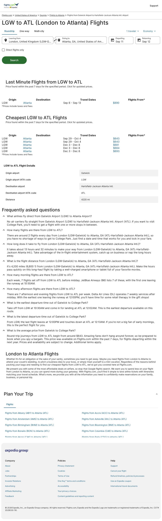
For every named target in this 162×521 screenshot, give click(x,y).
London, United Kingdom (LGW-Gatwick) (31, 41)
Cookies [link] (61, 471)
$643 (116, 138)
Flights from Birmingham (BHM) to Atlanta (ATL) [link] (29, 425)
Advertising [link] (10, 486)
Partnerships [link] (10, 476)
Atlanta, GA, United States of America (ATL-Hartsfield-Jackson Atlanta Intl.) (84, 41)
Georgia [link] (43, 15)
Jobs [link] (7, 471)
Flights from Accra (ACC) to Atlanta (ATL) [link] (103, 413)
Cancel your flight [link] (118, 471)
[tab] (9, 31)
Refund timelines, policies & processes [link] (127, 476)
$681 (116, 144)
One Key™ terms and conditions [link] (71, 481)
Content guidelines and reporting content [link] (76, 496)
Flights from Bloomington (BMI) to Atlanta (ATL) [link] (106, 425)
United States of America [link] (26, 15)
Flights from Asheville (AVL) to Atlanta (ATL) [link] (104, 419)
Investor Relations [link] (13, 481)
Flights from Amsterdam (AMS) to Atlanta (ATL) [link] (29, 419)
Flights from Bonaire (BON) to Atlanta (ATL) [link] (27, 431)
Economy (148, 31)
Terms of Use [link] (63, 476)
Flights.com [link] (7, 15)
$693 (116, 151)
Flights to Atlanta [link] (57, 15)
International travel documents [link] (124, 486)
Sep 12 (146, 41)
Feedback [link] (9, 496)
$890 (116, 102)
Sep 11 (119, 41)
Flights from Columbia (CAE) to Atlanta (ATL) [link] (105, 431)
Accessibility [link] (63, 486)
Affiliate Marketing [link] (13, 491)
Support (154, 5)
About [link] (7, 466)
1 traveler (131, 31)
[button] (81, 393)
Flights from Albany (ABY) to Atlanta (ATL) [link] (26, 413)
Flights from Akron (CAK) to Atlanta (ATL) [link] (26, 437)
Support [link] (114, 466)
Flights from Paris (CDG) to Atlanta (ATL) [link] (103, 437)
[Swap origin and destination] (55, 40)
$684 (116, 148)
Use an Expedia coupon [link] (121, 481)
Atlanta (27, 102)
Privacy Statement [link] (66, 466)
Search (14, 60)
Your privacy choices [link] (67, 491)
